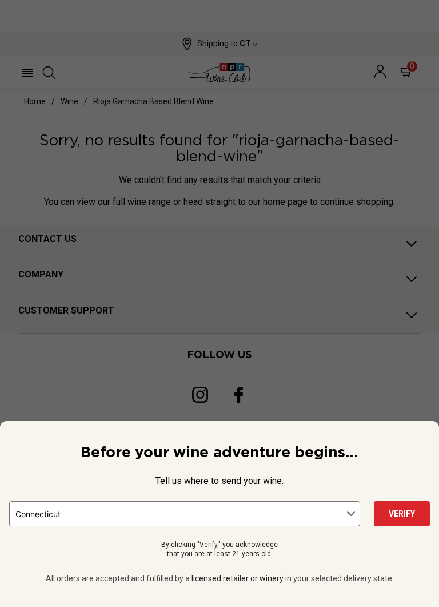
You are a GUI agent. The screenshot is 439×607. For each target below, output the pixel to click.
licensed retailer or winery (237, 578)
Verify (402, 513)
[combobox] (184, 513)
